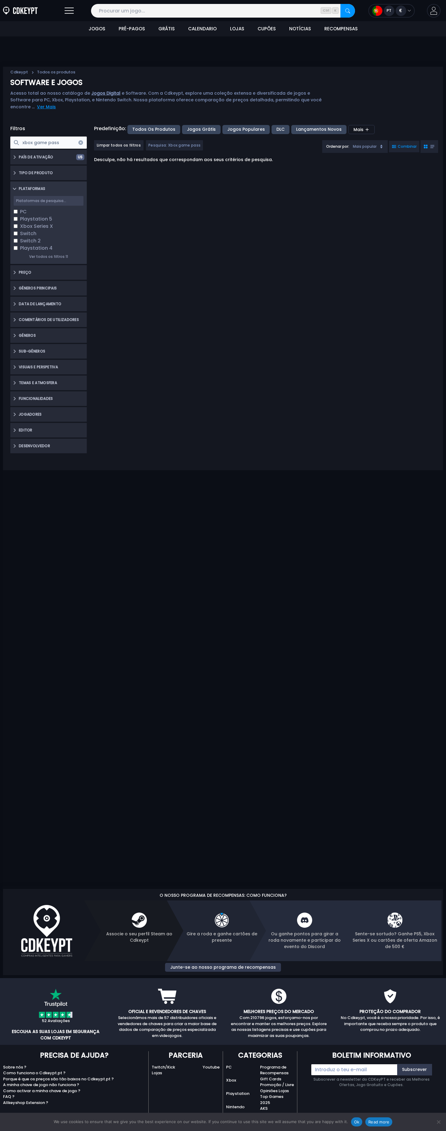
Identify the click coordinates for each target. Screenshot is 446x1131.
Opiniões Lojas (274, 1091)
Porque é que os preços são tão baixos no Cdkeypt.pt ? (58, 1079)
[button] (434, 11)
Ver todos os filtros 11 (48, 256)
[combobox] (355, 146)
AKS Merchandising (274, 1111)
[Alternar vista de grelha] (429, 146)
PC (229, 1067)
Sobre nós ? (14, 1067)
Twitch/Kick (163, 1067)
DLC (280, 129)
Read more (378, 1121)
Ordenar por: (337, 146)
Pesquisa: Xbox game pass (174, 145)
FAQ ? (9, 1096)
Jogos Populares (246, 129)
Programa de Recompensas (274, 1070)
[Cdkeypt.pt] (20, 11)
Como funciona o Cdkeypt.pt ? (34, 1073)
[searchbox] (48, 143)
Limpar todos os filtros (119, 145)
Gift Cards (270, 1079)
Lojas (157, 1073)
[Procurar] (347, 11)
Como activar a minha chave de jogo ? (41, 1091)
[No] (438, 1122)
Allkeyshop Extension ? (25, 1103)
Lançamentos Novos (319, 129)
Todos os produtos (153, 129)
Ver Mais (46, 107)
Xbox (231, 1080)
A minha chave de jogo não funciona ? (41, 1085)
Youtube (211, 1067)
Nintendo (235, 1107)
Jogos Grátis (201, 129)
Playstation (237, 1093)
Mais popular (365, 146)
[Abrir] (69, 11)
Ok (357, 1121)
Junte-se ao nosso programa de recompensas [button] (223, 967)
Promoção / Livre (277, 1085)
